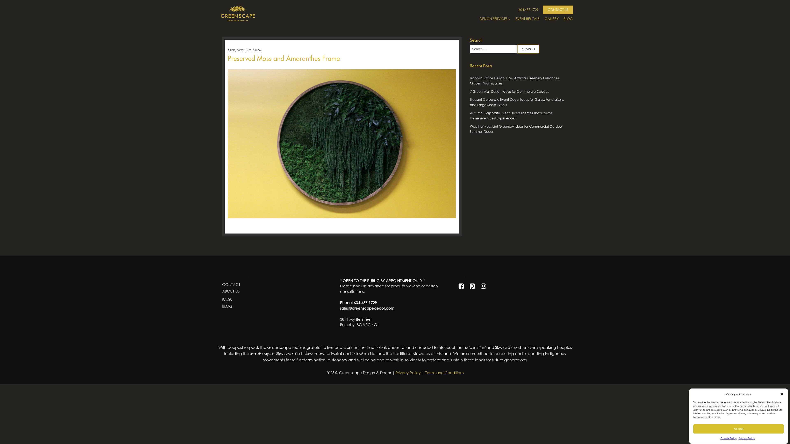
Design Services (494, 19)
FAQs (227, 299)
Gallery (552, 19)
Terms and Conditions (444, 372)
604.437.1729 (528, 10)
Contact (231, 284)
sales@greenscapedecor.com (367, 308)
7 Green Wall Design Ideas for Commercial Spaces (509, 91)
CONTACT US (558, 10)
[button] (782, 394)
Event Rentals (527, 19)
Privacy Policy (747, 438)
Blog (568, 19)
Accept (738, 429)
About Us (231, 291)
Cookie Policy (728, 438)
